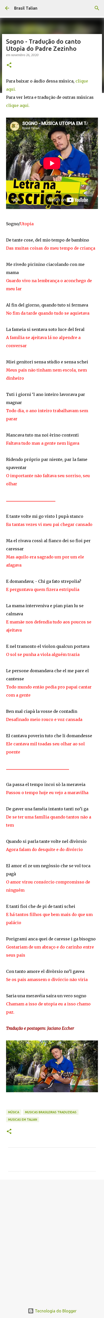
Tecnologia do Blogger (55, 1311)
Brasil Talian (25, 8)
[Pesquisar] (97, 8)
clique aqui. (18, 105)
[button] (9, 65)
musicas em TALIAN (22, 1119)
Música (13, 1112)
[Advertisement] (52, 1239)
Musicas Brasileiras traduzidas (50, 1112)
